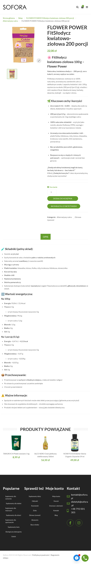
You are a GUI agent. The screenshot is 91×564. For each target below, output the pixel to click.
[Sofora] (15, 7)
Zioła (35, 510)
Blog (56, 515)
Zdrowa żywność (35, 515)
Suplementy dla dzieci (13, 515)
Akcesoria (34, 520)
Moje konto (56, 496)
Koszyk (56, 501)
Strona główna (9, 18)
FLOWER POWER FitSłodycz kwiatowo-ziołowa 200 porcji (50, 18)
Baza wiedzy (35, 525)
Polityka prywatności (40, 555)
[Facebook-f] (70, 522)
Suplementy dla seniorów (10, 497)
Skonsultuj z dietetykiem (64, 206)
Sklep (20, 18)
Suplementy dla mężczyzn (10, 509)
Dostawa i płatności (56, 506)
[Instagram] (78, 522)
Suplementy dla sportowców (10, 521)
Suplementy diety (35, 496)
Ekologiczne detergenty (14, 532)
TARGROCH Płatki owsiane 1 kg (16, 453)
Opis (45, 236)
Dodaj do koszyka (62, 198)
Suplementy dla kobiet (13, 503)
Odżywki (35, 501)
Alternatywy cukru (10, 21)
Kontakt (56, 510)
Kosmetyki (35, 506)
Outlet (13, 536)
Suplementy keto (13, 527)
